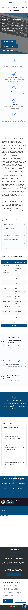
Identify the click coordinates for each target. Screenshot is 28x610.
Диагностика (6, 265)
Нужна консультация (10, 46)
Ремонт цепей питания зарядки (7, 282)
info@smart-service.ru (14, 552)
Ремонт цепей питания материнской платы (6, 271)
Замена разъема (7, 296)
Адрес (8, 345)
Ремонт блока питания (6, 287)
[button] (12, 516)
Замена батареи (7, 291)
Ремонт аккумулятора (6, 316)
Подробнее (20, 601)
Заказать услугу (8, 41)
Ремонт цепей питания (6, 312)
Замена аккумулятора (6, 277)
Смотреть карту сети (13, 364)
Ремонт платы (6, 301)
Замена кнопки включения (6, 307)
